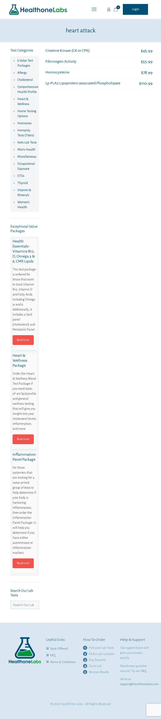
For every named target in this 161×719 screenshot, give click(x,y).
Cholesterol (25, 79)
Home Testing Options (26, 113)
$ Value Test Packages (25, 63)
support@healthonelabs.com (139, 684)
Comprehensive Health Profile (27, 89)
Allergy (22, 72)
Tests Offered (59, 648)
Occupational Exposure (26, 166)
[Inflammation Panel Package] (25, 464)
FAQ (53, 655)
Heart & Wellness (23, 101)
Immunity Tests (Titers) (25, 133)
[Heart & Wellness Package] (25, 365)
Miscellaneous (26, 156)
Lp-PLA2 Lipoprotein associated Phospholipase (82, 83)
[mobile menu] (94, 9)
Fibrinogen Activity (61, 61)
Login (135, 9)
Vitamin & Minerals (24, 192)
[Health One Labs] (38, 9)
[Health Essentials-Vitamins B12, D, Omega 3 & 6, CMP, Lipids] (25, 251)
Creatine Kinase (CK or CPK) (67, 50)
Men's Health (26, 149)
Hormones (24, 123)
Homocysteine (57, 72)
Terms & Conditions (63, 662)
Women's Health (23, 204)
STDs (20, 176)
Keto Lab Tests (27, 142)
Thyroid (22, 183)
